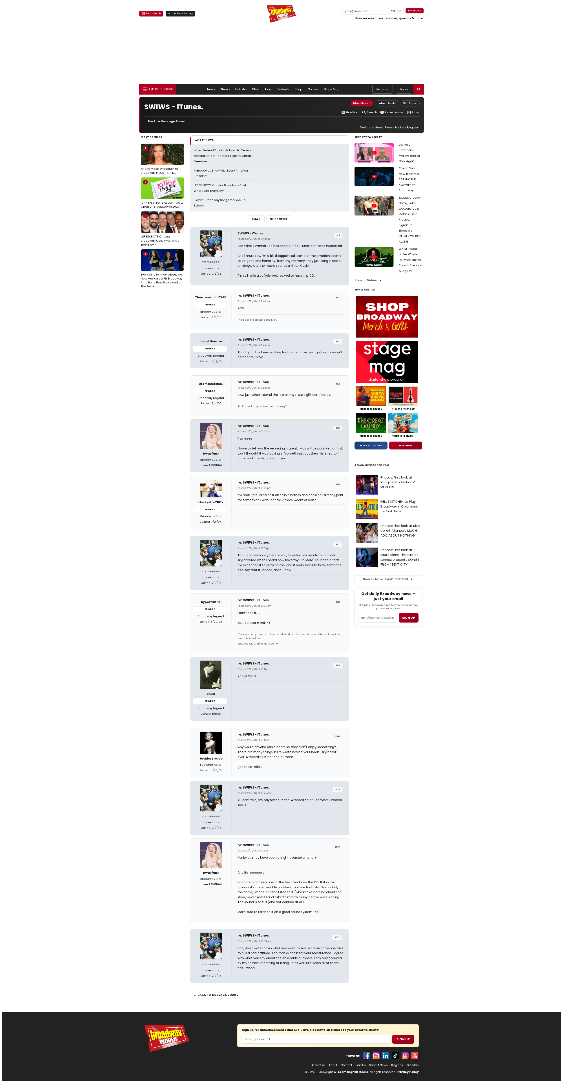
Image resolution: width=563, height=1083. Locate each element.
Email (256, 219)
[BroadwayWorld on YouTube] (415, 1056)
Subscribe (278, 219)
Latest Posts (387, 103)
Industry (241, 89)
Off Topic (410, 103)
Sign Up (403, 1039)
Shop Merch (153, 13)
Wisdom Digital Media (350, 1072)
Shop (298, 89)
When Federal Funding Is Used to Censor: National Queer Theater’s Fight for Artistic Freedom (223, 155)
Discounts (406, 445)
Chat (255, 89)
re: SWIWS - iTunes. (254, 295)
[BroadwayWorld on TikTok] (395, 1056)
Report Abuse (394, 112)
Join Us (361, 1065)
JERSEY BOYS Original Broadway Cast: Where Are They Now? (160, 230)
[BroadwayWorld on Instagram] (376, 1056)
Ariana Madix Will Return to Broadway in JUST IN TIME (159, 160)
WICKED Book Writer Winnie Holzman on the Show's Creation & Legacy (410, 260)
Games (313, 89)
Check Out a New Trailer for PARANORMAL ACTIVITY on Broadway (409, 179)
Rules (416, 112)
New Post (352, 112)
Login (404, 89)
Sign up (408, 618)
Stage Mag (331, 89)
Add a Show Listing (180, 13)
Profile (210, 304)
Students (283, 89)
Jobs (268, 89)
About (333, 1065)
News (211, 89)
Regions (397, 1065)
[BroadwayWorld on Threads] (405, 1056)
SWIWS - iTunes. (251, 233)
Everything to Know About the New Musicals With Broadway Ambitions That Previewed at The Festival (161, 270)
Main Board (362, 103)
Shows (225, 89)
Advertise (318, 1065)
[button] (418, 89)
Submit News (378, 1065)
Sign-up (396, 10)
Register (383, 89)
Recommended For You (372, 465)
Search (372, 112)
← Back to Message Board (164, 121)
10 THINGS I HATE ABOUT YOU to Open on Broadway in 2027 (162, 194)
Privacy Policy (408, 1072)
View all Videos (366, 280)
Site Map (412, 1065)
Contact (346, 1065)
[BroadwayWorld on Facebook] (366, 1056)
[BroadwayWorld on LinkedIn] (386, 1056)
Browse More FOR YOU (385, 579)
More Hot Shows (371, 445)
